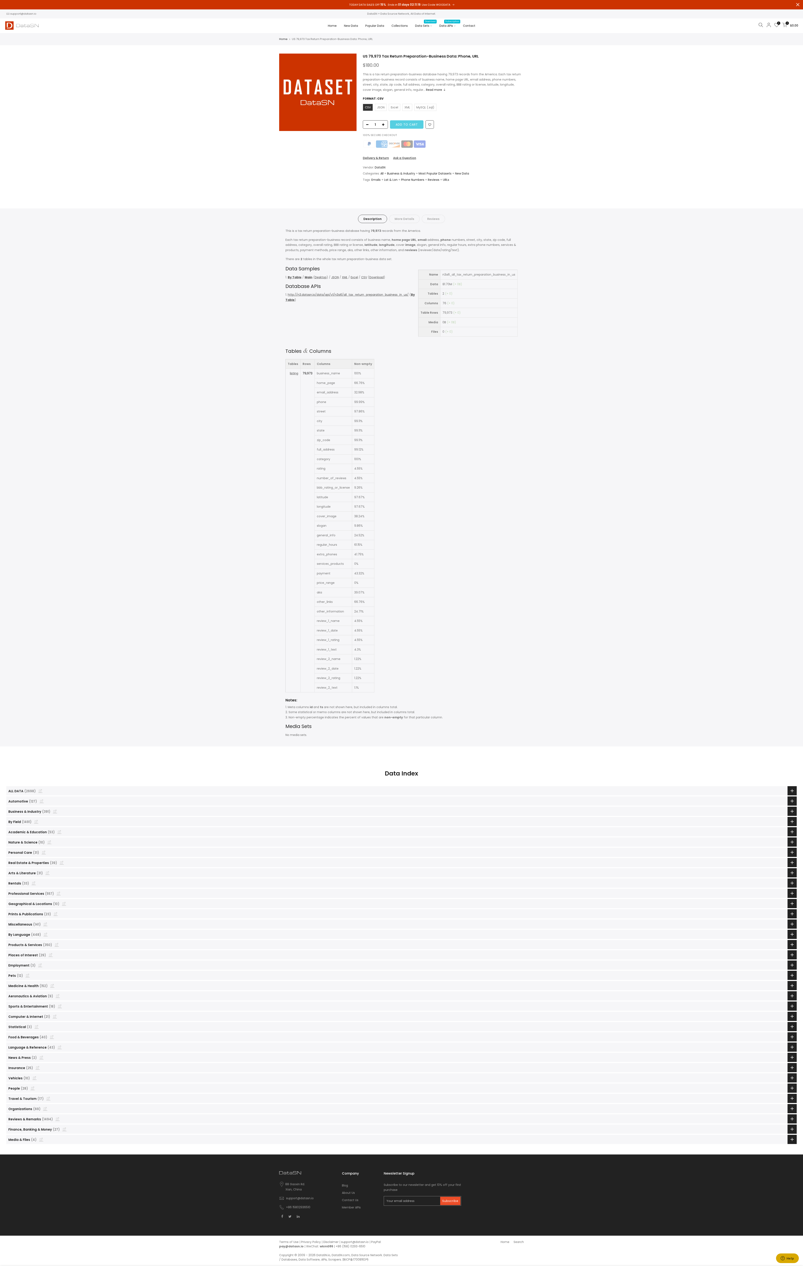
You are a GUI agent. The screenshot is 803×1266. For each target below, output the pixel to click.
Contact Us (350, 1200)
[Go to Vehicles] (34, 1078)
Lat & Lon (391, 180)
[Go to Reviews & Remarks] (57, 1119)
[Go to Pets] (27, 975)
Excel (354, 277)
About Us (348, 1193)
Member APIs (351, 1207)
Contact (469, 26)
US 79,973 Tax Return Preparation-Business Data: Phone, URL (421, 56)
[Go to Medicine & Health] (52, 985)
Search (519, 1242)
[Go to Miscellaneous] (45, 924)
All (382, 173)
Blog (345, 1185)
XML (345, 277)
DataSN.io (323, 1255)
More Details (404, 219)
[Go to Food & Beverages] (52, 1037)
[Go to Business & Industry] (55, 811)
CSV (364, 277)
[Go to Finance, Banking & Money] (64, 1129)
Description (372, 219)
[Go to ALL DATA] (40, 791)
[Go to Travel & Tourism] (48, 1098)
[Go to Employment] (40, 965)
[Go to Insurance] (37, 1067)
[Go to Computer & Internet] (55, 1016)
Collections (399, 26)
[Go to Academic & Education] (59, 832)
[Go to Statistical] (36, 1026)
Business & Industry (401, 173)
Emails (376, 180)
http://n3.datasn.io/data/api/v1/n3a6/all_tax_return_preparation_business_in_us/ (348, 295)
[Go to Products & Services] (56, 944)
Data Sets (425, 24)
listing (294, 373)
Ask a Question (404, 158)
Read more (434, 90)
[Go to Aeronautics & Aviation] (57, 996)
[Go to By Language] (45, 934)
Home (332, 26)
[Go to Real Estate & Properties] (61, 862)
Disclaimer (331, 1242)
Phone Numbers (412, 180)
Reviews (433, 180)
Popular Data (374, 26)
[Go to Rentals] (33, 883)
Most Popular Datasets (435, 173)
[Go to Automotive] (41, 801)
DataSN (380, 167)
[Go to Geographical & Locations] (64, 903)
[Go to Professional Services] (58, 893)
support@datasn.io (23, 14)
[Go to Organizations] (45, 1108)
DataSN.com (341, 1255)
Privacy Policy (311, 1242)
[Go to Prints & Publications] (55, 914)
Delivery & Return (376, 158)
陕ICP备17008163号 (356, 1259)
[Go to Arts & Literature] (47, 873)
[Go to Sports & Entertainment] (60, 1006)
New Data (351, 26)
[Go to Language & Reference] (59, 1047)
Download (376, 277)
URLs (446, 180)
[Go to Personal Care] (43, 852)
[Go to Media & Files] (41, 1139)
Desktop (321, 277)
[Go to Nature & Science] (49, 842)
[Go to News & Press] (41, 1057)
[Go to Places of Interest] (50, 955)
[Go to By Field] (36, 821)
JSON (335, 277)
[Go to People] (32, 1088)
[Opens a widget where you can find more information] (787, 1258)
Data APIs (449, 24)
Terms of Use (289, 1242)
